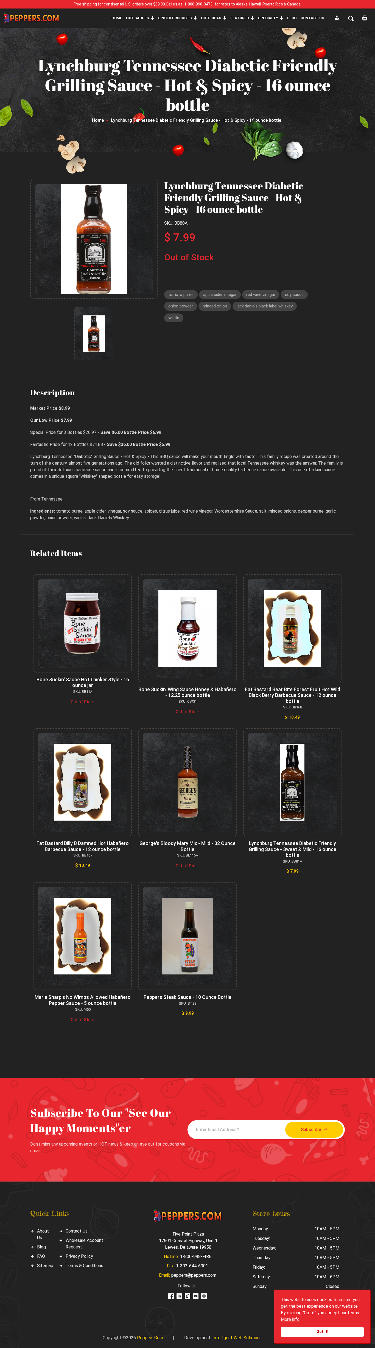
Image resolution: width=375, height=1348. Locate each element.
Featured (239, 18)
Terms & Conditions (84, 1265)
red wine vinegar (260, 294)
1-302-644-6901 (192, 1265)
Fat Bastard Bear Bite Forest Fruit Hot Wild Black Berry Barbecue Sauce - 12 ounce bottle (292, 695)
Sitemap (45, 1265)
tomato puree (181, 294)
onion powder (180, 306)
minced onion (215, 306)
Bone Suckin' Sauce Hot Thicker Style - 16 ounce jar (83, 682)
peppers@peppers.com (193, 1275)
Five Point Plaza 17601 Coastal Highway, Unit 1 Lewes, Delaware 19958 (188, 1240)
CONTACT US (312, 18)
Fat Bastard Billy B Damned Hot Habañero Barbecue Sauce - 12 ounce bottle (83, 846)
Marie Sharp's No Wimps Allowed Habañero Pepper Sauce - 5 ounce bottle (83, 1000)
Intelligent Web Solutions (237, 1337)
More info (290, 1319)
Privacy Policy (79, 1256)
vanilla (173, 317)
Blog (292, 18)
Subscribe (311, 1129)
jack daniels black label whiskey (265, 306)
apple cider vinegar (220, 294)
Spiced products (175, 18)
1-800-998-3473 (198, 4)
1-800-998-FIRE (195, 1256)
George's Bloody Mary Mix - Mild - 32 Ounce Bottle (187, 846)
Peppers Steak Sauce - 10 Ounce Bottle (187, 997)
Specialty (268, 18)
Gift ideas (211, 18)
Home (116, 18)
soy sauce (294, 294)
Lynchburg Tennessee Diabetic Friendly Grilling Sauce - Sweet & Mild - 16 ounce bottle (292, 849)
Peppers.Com (150, 1337)
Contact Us (77, 1231)
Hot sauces (137, 18)
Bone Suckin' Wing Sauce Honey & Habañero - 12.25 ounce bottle (187, 692)
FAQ (41, 1256)
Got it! (322, 1331)
